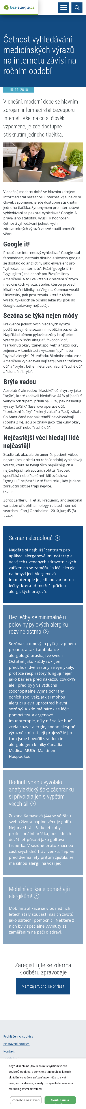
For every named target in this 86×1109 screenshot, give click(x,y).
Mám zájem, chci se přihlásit (43, 986)
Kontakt (9, 1051)
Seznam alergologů (31, 538)
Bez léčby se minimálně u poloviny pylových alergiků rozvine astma (38, 624)
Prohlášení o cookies (18, 1036)
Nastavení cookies (16, 1044)
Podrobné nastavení (26, 1100)
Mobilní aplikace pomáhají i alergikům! (39, 893)
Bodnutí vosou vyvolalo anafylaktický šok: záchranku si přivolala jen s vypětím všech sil (41, 793)
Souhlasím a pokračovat (60, 1101)
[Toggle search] (76, 7)
